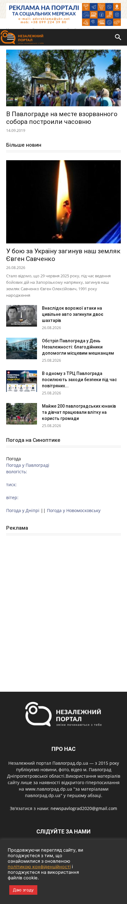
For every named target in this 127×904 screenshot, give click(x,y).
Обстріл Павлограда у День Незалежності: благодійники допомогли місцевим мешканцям (78, 347)
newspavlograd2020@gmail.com (84, 808)
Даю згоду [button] (23, 889)
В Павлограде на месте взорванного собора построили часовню (61, 117)
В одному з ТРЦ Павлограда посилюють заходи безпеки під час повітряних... (79, 379)
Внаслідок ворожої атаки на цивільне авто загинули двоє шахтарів (72, 314)
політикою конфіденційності (39, 866)
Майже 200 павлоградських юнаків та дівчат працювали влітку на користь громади (79, 412)
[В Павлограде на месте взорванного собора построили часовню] (63, 78)
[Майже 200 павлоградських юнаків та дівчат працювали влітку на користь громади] (21, 414)
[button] (118, 37)
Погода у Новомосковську (73, 510)
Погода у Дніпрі (22, 510)
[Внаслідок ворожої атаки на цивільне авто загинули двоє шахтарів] (21, 316)
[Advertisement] (63, 606)
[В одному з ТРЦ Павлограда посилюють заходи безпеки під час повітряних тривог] (21, 381)
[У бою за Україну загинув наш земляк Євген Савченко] (63, 201)
